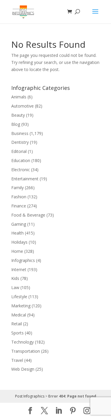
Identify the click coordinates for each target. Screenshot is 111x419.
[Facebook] (30, 411)
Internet (18, 269)
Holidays (19, 242)
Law (15, 287)
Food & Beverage (28, 215)
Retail (16, 323)
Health (17, 233)
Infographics (23, 260)
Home (17, 251)
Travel (17, 360)
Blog (15, 124)
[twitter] (44, 411)
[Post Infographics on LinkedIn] (58, 411)
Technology (22, 342)
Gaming (18, 224)
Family (17, 187)
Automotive (22, 106)
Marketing (20, 306)
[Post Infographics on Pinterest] (72, 411)
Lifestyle (19, 296)
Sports (17, 333)
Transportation (25, 351)
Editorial (19, 151)
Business (19, 133)
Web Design (22, 369)
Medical (18, 315)
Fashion (18, 196)
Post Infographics (29, 396)
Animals (18, 97)
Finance (18, 206)
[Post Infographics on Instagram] (87, 411)
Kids (15, 278)
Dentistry (20, 142)
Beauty (18, 115)
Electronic (20, 169)
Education (20, 160)
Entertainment (24, 179)
